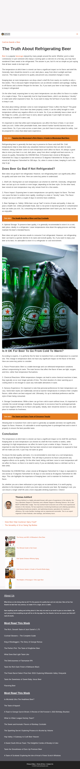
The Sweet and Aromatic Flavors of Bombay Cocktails (25, 724)
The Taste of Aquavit (12, 706)
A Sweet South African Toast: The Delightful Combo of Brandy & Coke (31, 743)
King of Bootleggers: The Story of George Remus (23, 642)
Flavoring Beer (10, 686)
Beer (18, 42)
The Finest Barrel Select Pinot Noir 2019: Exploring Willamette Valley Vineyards (35, 673)
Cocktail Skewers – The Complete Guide (20, 636)
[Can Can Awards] (6, 34)
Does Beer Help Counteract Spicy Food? (20, 522)
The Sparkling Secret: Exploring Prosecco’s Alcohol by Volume (28, 731)
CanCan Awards (8, 42)
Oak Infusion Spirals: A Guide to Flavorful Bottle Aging (33, 569)
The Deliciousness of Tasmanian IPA (18, 661)
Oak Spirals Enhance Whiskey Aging (28, 558)
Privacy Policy (31, 764)
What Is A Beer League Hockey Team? (19, 718)
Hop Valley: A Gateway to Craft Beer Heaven (21, 737)
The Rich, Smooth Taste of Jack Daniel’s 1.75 (22, 629)
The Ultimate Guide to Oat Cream (27, 548)
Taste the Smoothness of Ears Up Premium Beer (23, 749)
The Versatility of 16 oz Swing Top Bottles (21, 525)
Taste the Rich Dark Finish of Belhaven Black (21, 667)
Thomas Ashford (24, 497)
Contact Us (50, 764)
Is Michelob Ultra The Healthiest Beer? (19, 699)
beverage (19, 56)
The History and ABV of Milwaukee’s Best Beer (31, 537)
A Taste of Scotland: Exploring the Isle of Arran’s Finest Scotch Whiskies (32, 756)
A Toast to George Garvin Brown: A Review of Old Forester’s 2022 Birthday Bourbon (36, 712)
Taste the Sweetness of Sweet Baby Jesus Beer (22, 679)
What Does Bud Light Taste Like (16, 654)
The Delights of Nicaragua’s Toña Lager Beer (30, 580)
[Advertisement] (40, 15)
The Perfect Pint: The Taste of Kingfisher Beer (22, 648)
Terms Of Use (41, 764)
